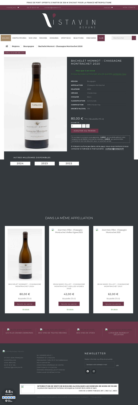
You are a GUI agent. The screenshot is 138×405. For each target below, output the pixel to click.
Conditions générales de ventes (50, 365)
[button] (6, 270)
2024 (20, 163)
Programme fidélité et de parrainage (52, 360)
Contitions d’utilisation (47, 367)
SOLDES (6, 38)
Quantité (75, 122)
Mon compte (129, 7)
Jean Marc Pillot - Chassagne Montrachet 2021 (113, 285)
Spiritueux (66, 38)
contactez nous (119, 74)
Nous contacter (43, 362)
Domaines (54, 38)
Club (101, 38)
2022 (69, 163)
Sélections (78, 38)
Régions (43, 38)
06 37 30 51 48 (33, 7)
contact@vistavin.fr (52, 7)
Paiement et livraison (46, 357)
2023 (44, 163)
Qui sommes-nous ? (44, 355)
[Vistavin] (69, 22)
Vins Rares (91, 38)
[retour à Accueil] (6, 46)
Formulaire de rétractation (48, 372)
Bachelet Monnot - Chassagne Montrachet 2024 (24, 285)
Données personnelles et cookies (51, 370)
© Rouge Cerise (96, 397)
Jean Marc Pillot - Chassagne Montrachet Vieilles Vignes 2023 (69, 286)
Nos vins (33, 38)
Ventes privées (19, 38)
